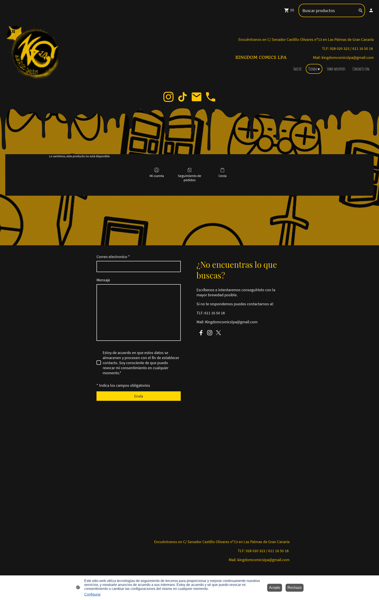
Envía (138, 396)
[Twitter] (218, 332)
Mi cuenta (157, 175)
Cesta (222, 175)
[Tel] (210, 97)
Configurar (92, 594)
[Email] (196, 97)
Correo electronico (113, 256)
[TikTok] (182, 97)
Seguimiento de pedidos (189, 177)
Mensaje (103, 279)
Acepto (274, 587)
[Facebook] (201, 332)
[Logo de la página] (34, 53)
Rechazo (295, 587)
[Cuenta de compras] (371, 10)
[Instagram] (168, 97)
